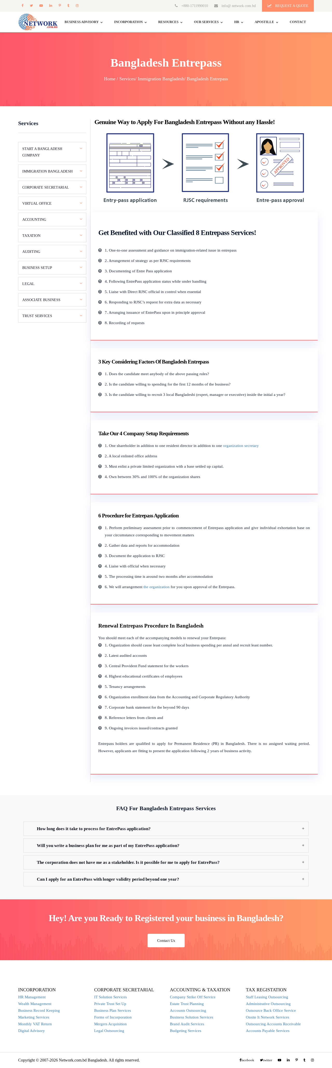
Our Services (206, 22)
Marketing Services (33, 1017)
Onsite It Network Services (267, 1017)
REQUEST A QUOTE (291, 6)
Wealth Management (34, 1004)
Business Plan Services (112, 1010)
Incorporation (128, 22)
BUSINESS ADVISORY (82, 22)
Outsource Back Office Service (271, 1010)
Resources (168, 22)
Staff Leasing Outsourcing (267, 997)
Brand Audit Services (187, 1024)
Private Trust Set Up (110, 1004)
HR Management (32, 997)
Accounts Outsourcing (188, 1010)
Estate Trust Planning (187, 1004)
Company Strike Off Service (193, 997)
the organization (156, 587)
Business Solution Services (191, 1017)
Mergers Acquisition (110, 1024)
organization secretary (241, 446)
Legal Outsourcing (109, 1031)
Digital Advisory (31, 1031)
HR (236, 22)
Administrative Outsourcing (268, 1004)
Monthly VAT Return (35, 1024)
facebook (22, 5)
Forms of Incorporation (113, 1017)
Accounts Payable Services (267, 1031)
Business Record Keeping (39, 1010)
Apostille (264, 22)
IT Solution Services (110, 997)
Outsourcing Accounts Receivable (273, 1024)
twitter (31, 5)
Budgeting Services (185, 1031)
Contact (298, 22)
